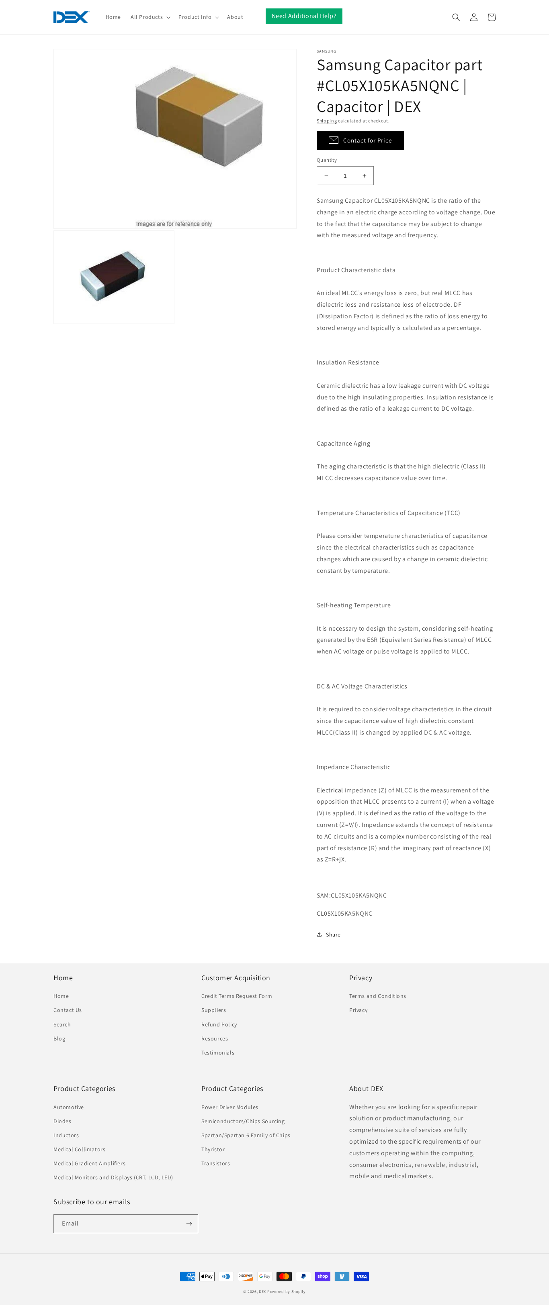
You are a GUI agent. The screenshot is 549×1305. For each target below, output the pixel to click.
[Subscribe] (189, 1223)
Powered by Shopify (286, 1291)
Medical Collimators (79, 1149)
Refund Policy (219, 1024)
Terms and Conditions (377, 996)
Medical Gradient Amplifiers (89, 1163)
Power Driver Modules (229, 1107)
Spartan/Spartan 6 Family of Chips (246, 1135)
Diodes (62, 1121)
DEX (262, 1291)
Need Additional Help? (304, 16)
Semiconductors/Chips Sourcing (243, 1121)
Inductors (66, 1135)
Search (62, 1024)
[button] (150, 16)
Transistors (215, 1163)
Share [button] (333, 934)
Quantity (327, 160)
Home (61, 996)
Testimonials (217, 1052)
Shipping (327, 121)
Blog (59, 1038)
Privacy (358, 1010)
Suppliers (213, 1010)
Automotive (68, 1107)
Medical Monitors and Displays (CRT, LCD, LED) (113, 1177)
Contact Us (67, 1010)
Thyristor (213, 1149)
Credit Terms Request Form (236, 996)
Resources (214, 1038)
